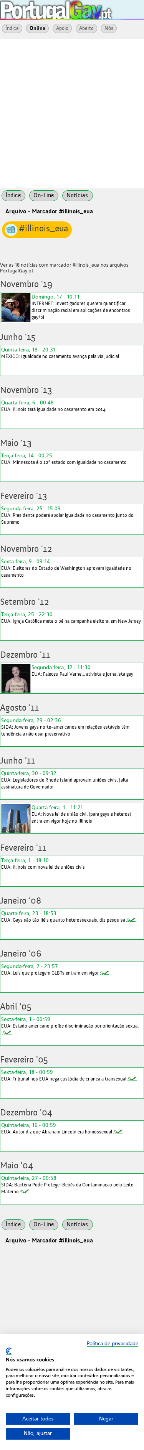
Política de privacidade (112, 1343)
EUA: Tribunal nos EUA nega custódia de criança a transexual (63, 1075)
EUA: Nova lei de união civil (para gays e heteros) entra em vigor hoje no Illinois (81, 814)
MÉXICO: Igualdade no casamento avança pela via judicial (60, 352)
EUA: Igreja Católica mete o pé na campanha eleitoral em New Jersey (71, 617)
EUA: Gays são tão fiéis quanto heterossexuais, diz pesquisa (63, 916)
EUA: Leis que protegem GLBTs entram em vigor (50, 969)
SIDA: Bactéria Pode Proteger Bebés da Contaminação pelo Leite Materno (67, 1184)
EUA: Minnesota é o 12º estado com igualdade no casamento (64, 458)
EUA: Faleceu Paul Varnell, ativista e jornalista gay (82, 670)
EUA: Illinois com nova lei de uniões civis (43, 863)
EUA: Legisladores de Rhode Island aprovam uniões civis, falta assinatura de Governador (64, 780)
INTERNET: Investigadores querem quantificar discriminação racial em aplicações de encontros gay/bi (80, 307)
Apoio (62, 28)
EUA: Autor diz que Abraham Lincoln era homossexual (56, 1128)
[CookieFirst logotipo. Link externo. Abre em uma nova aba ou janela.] (9, 1351)
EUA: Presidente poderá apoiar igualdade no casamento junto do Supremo (67, 515)
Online (37, 28)
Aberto (86, 28)
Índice (12, 28)
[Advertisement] (72, 113)
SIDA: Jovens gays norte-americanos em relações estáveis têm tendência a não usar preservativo (65, 727)
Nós (108, 28)
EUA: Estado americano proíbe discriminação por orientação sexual (70, 1022)
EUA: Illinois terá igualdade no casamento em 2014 (53, 405)
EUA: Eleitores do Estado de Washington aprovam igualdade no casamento (66, 568)
